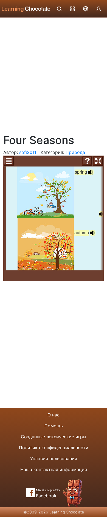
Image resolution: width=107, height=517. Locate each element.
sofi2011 (27, 152)
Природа (75, 152)
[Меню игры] (8, 161)
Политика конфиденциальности (53, 447)
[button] (91, 172)
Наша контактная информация (53, 469)
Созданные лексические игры (53, 436)
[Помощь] (87, 161)
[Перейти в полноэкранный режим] (98, 161)
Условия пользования (53, 458)
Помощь (53, 425)
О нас (53, 414)
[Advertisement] (53, 74)
